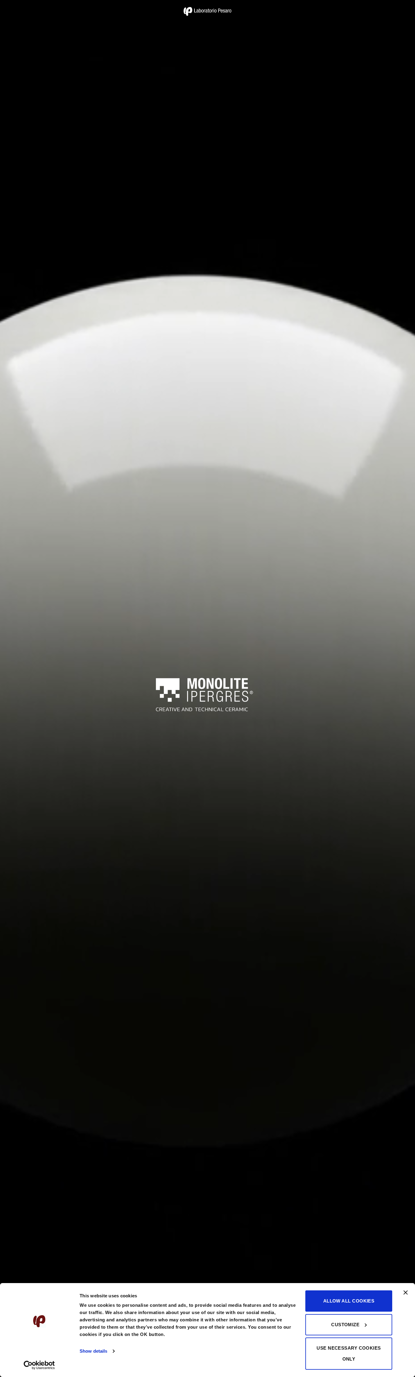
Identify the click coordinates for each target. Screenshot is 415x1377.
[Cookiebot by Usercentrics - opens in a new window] (39, 1365)
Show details (93, 1351)
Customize (345, 1324)
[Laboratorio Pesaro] (207, 11)
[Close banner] (405, 1296)
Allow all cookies (349, 1300)
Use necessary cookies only (349, 1353)
